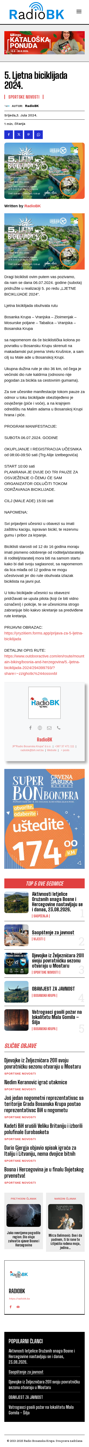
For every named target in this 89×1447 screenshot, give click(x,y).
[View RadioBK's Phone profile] (58, 728)
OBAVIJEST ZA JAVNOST (53, 989)
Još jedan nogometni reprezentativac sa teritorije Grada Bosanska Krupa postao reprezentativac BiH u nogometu (44, 1104)
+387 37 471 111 (64, 746)
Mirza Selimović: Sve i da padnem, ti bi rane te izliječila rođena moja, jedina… (65, 1241)
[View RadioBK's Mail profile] (49, 728)
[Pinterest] (28, 134)
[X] (18, 134)
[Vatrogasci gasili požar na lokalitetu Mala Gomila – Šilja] (16, 1020)
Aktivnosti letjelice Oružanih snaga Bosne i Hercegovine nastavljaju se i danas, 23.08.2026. (57, 902)
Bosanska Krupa (44, 995)
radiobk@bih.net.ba (32, 750)
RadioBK (32, 106)
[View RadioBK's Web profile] (39, 728)
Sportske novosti (46, 972)
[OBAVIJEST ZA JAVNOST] (16, 991)
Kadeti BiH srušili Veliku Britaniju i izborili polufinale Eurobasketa (43, 1129)
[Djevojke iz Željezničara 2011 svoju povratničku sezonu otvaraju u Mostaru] (16, 963)
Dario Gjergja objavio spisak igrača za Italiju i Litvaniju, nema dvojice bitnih (40, 1151)
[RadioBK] (8, 106)
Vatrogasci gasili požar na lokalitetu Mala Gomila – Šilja (57, 1017)
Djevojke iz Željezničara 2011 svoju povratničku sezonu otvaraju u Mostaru (58, 961)
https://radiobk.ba (19, 1298)
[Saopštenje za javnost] (16, 935)
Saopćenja (40, 916)
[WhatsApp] (38, 134)
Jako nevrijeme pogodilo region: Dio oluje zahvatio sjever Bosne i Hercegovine (23, 1239)
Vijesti (38, 939)
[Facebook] (8, 134)
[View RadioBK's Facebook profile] (30, 728)
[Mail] (18, 1306)
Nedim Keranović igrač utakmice (35, 1082)
